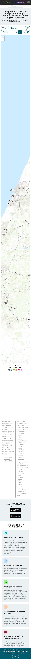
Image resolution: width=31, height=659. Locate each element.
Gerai (15, 656)
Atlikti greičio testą (19, 2)
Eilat (19, 475)
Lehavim (20, 488)
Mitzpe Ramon (22, 490)
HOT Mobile (7, 459)
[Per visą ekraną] (28, 28)
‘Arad (19, 482)
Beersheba (21, 444)
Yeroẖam (20, 486)
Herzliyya (20, 457)
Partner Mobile (8, 457)
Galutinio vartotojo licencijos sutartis (15, 653)
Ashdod (20, 439)
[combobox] (5, 28)
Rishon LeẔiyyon (22, 441)
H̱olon (20, 448)
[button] (2, 37)
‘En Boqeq (21, 491)
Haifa (19, 435)
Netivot (20, 479)
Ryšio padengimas (20, 32)
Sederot (20, 484)
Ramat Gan (21, 453)
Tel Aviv (20, 437)
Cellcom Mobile (8, 461)
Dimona (20, 477)
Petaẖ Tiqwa (21, 442)
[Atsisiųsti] (15, 510)
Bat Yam (20, 451)
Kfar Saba (21, 459)
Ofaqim (20, 481)
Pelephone (5, 440)
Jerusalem (21, 433)
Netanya (20, 446)
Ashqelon (20, 455)
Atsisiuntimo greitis (23, 32)
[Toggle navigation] (2, 2)
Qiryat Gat (21, 473)
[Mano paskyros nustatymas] (28, 2)
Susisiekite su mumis (13, 623)
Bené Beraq (21, 450)
